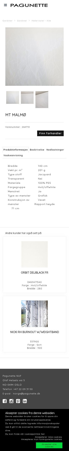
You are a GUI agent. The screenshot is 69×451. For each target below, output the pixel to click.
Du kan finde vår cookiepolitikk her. (25, 434)
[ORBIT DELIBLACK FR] (34, 254)
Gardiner (8, 20)
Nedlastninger (55, 149)
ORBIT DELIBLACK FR (34, 272)
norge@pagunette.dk (26, 393)
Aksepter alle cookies (49, 445)
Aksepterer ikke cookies (48, 437)
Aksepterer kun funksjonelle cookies (41, 439)
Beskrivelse (37, 149)
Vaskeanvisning (13, 155)
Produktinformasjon (16, 149)
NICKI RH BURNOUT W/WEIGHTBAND (34, 332)
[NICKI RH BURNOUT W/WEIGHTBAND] (34, 314)
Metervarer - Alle (41, 20)
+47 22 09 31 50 (23, 389)
